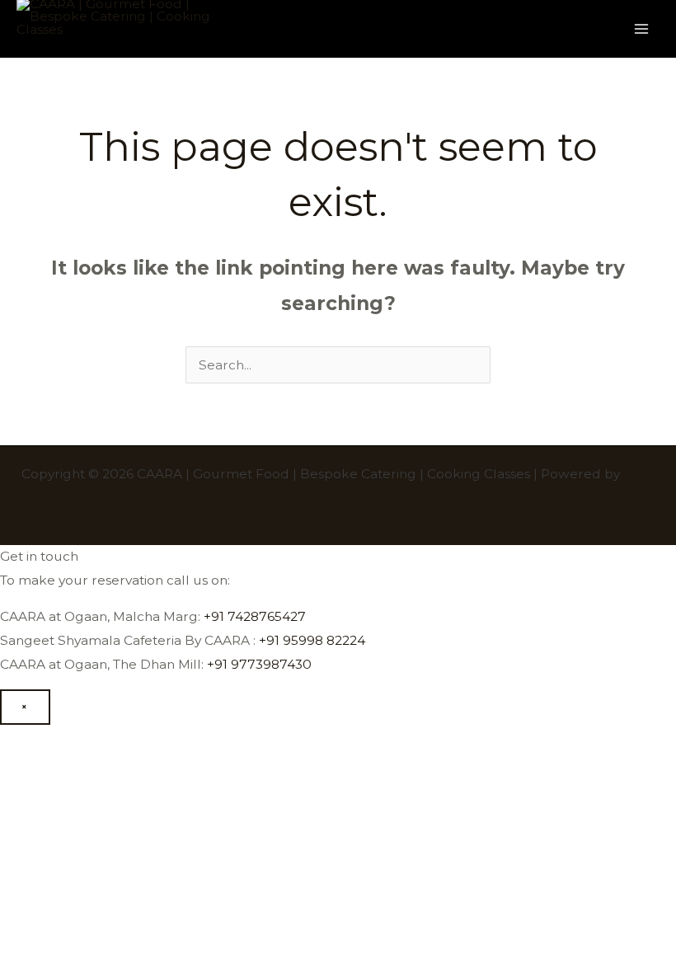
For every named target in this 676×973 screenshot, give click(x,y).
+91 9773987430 (259, 664)
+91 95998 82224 (312, 640)
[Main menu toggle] (642, 28)
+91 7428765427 (255, 616)
